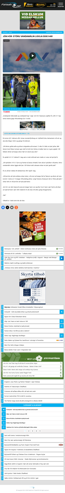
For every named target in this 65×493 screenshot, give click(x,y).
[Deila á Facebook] (3, 207)
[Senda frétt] (12, 207)
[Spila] (32, 55)
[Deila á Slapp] (16, 207)
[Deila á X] (7, 207)
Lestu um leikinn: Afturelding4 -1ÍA (16, 133)
